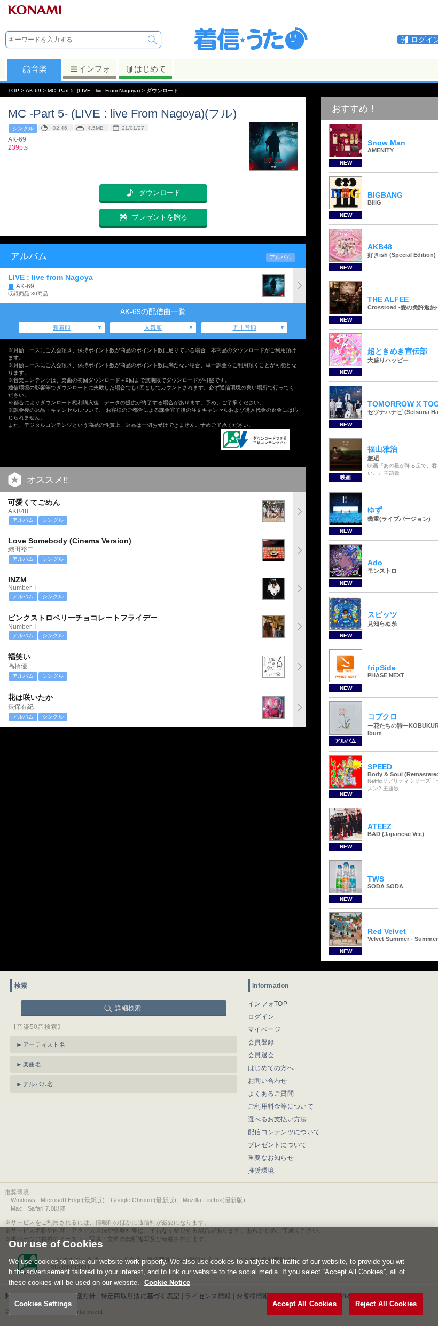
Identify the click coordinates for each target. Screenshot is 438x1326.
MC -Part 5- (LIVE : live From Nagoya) (94, 90)
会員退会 (261, 1055)
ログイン (261, 1016)
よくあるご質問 (271, 1093)
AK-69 (33, 90)
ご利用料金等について (281, 1106)
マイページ (264, 1029)
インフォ (95, 68)
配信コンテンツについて (284, 1132)
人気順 (153, 327)
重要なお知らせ (271, 1157)
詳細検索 (128, 1008)
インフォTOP (267, 1004)
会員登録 (261, 1042)
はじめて (150, 68)
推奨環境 (261, 1170)
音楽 (39, 68)
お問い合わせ (267, 1081)
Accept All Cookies (304, 1304)
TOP (13, 90)
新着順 (62, 327)
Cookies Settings (43, 1304)
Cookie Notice (167, 1282)
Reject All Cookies (386, 1304)
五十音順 (244, 327)
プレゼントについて (277, 1145)
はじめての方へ (271, 1068)
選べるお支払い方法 (277, 1119)
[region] (219, 1276)
